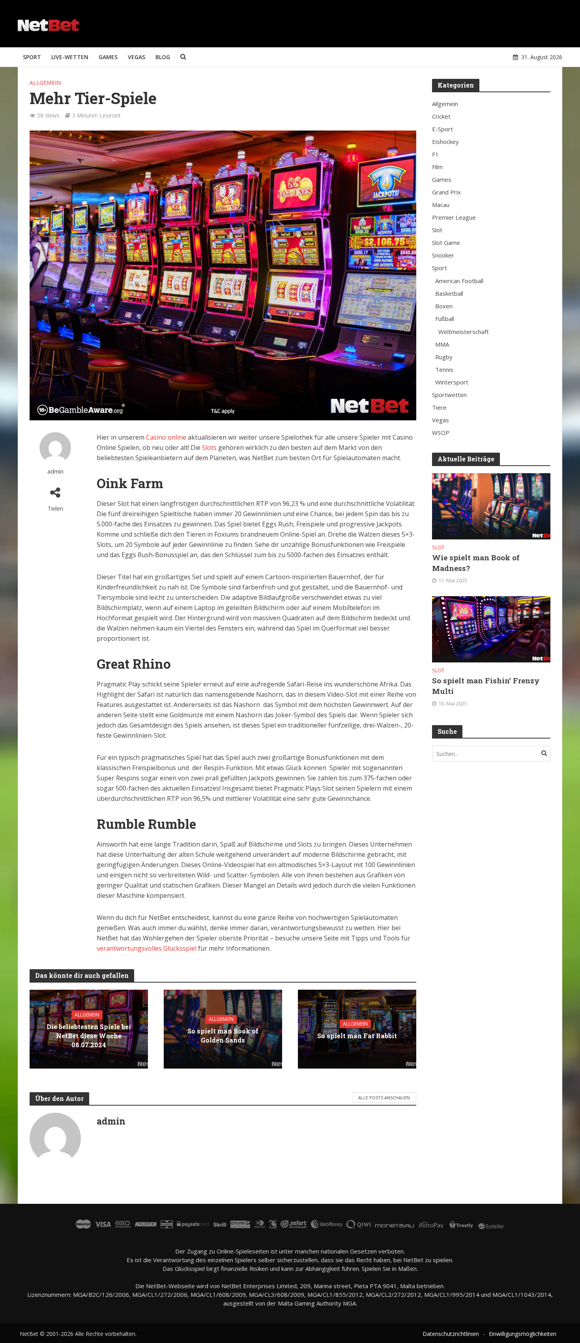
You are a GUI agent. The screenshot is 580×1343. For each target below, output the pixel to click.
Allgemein (45, 82)
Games (108, 57)
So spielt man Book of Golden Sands (222, 1035)
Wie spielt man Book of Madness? (476, 562)
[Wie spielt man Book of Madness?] (491, 505)
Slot (438, 547)
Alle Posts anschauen (384, 1098)
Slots (209, 447)
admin (55, 471)
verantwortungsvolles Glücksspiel (146, 948)
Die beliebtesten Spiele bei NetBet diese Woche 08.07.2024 (89, 1035)
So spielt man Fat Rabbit (357, 1035)
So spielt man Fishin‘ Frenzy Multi (486, 685)
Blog (162, 57)
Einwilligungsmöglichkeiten (522, 1333)
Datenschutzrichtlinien (451, 1333)
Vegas (136, 57)
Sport (32, 57)
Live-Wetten (69, 57)
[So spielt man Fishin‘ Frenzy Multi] (491, 628)
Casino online (166, 437)
